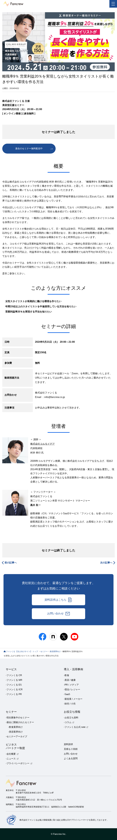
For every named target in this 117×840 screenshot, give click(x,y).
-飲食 (66, 675)
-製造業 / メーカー (73, 699)
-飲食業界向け (15, 727)
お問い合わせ (55, 613)
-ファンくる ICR (14, 689)
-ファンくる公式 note (74, 727)
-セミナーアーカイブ (16, 736)
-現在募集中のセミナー (17, 717)
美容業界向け (55, 651)
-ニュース (11, 758)
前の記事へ (11, 562)
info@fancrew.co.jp (54, 397)
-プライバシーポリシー (17, 763)
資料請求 (68, 744)
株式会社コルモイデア (42, 444)
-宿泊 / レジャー (72, 689)
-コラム (67, 722)
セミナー (44, 651)
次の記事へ (106, 562)
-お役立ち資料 (71, 717)
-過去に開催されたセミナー (20, 722)
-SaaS (67, 694)
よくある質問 (71, 758)
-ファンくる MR (14, 680)
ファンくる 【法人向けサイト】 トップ (22, 651)
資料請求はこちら (55, 599)
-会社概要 (11, 754)
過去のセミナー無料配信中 (29, 148)
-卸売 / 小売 (70, 703)
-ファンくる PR (14, 694)
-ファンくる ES (14, 685)
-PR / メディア (71, 685)
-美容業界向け (15, 732)
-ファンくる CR (14, 675)
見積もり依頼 (71, 749)
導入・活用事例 (73, 669)
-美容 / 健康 (70, 680)
